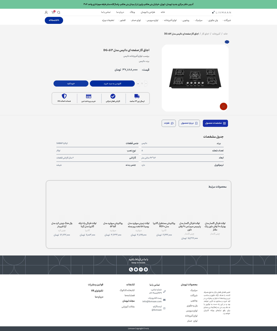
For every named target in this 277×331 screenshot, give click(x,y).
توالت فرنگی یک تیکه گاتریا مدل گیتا (87, 224)
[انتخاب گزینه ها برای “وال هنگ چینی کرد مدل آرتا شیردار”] (62, 217)
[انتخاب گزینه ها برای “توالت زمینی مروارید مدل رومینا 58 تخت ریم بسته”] (138, 217)
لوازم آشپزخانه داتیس (132, 56)
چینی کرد (62, 230)
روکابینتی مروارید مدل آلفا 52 (113, 224)
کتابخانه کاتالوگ (127, 290)
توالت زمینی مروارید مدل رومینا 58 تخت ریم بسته (138, 224)
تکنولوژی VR (97, 291)
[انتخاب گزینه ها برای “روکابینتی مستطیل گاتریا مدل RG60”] (164, 217)
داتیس (142, 61)
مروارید (138, 230)
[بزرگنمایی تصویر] (223, 106)
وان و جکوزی (192, 305)
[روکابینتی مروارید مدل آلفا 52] (113, 203)
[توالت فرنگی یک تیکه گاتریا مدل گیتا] (87, 203)
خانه (225, 34)
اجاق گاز (205, 34)
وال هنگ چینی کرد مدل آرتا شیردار (61, 224)
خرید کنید (71, 83)
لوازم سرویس (191, 311)
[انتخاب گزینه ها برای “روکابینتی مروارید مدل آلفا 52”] (113, 217)
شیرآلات (193, 295)
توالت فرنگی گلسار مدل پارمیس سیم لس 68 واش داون (189, 226)
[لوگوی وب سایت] (221, 12)
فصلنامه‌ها (130, 295)
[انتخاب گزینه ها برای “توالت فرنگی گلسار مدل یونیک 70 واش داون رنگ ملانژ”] (215, 217)
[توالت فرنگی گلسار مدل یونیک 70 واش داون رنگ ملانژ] (215, 203)
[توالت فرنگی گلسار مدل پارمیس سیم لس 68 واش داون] (189, 203)
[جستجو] (59, 12)
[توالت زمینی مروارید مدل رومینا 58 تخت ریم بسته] (138, 203)
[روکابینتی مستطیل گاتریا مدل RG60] (164, 203)
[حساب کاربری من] (46, 12)
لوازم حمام (192, 321)
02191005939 (54, 20)
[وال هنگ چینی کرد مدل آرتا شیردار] (62, 203)
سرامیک (193, 290)
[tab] (215, 123)
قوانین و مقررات (95, 284)
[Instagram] (141, 269)
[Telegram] (136, 269)
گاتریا (164, 230)
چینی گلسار (215, 234)
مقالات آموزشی (128, 306)
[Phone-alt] (131, 269)
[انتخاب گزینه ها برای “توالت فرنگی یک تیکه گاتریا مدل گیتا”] (87, 217)
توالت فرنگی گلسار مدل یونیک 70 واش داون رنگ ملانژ (215, 226)
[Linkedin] (146, 269)
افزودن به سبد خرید (112, 83)
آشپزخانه (216, 34)
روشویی (194, 300)
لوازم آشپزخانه (191, 316)
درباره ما (99, 297)
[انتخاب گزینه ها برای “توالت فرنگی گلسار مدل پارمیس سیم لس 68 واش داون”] (190, 217)
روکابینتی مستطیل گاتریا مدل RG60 (164, 224)
